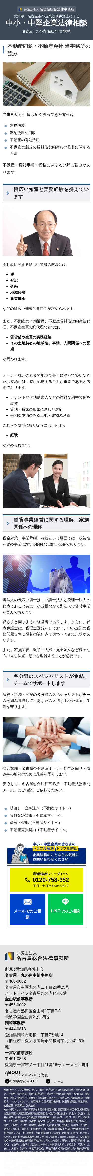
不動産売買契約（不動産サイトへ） (39, 830)
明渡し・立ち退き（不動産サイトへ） (41, 808)
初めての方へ (23, 1081)
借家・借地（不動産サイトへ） (36, 822)
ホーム (59, 1081)
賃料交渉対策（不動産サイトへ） (38, 815)
